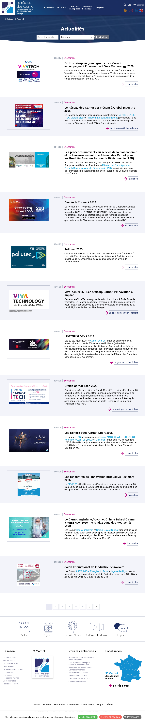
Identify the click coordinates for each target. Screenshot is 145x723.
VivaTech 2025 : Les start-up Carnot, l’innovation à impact (98, 293)
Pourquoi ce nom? (11, 684)
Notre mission (9, 660)
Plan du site (69, 711)
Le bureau (9, 672)
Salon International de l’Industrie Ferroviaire (94, 567)
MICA (90, 440)
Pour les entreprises (74, 7)
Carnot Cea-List (98, 341)
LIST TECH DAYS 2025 (79, 336)
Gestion (106, 711)
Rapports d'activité (12, 678)
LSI (84, 440)
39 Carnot (61, 7)
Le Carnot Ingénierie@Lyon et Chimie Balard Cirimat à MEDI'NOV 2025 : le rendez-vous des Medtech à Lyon (99, 522)
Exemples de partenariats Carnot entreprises (80, 669)
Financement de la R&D (79, 679)
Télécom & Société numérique (103, 118)
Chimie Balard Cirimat (107, 530)
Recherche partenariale (66, 704)
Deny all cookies (111, 717)
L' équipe (8, 675)
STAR (78, 437)
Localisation (113, 651)
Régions (100, 7)
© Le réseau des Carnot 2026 (48, 711)
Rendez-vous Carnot (78, 676)
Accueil (20, 19)
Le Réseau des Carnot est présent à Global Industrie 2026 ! (99, 109)
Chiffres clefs (8, 666)
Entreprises (121, 635)
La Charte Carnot (10, 663)
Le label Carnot (10, 657)
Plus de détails (121, 685)
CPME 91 (72, 484)
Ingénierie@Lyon (73, 440)
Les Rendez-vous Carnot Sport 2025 (88, 432)
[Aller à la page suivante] (89, 607)
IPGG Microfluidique (74, 118)
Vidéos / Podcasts (96, 635)
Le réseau (49, 7)
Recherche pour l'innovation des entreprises (81, 658)
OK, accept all (88, 717)
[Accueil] (7, 7)
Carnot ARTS (106, 437)
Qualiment (101, 440)
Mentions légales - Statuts (89, 711)
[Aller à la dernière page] (96, 607)
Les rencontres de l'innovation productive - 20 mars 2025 (99, 478)
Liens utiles (87, 704)
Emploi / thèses (105, 704)
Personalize (133, 717)
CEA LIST (132, 115)
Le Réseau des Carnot (13, 669)
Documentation (9, 681)
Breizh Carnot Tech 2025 (80, 385)
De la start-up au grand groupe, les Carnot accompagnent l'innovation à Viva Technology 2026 (99, 65)
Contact (36, 704)
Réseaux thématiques (88, 7)
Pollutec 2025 (73, 249)
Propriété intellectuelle (78, 673)
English (141, 10)
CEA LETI (119, 437)
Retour (10, 19)
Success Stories (72, 635)
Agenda (48, 635)
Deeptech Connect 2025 (80, 202)
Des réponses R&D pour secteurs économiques (79, 664)
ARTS (122, 115)
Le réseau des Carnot (25, 4)
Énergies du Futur (99, 571)
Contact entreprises (77, 682)
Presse (47, 704)
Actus (24, 635)
